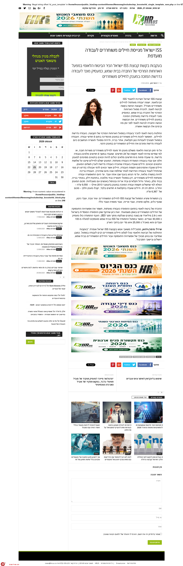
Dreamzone (120, 563)
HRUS (97, 563)
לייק (25, 109)
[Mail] (29, 8)
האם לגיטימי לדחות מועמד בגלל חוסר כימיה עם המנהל (86, 426)
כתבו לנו (123, 8)
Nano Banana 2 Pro (57, 286)
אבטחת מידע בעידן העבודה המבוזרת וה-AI (45, 235)
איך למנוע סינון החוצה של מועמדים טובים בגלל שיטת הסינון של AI (85, 458)
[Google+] (39, 8)
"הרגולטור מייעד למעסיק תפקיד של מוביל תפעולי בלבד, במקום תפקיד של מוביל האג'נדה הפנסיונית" (93, 381)
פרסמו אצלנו (112, 8)
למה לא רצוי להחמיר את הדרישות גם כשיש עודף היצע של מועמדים (117, 458)
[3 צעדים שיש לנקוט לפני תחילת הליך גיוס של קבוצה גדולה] (148, 444)
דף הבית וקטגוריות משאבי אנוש (65, 35)
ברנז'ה (128, 35)
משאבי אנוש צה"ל (139, 357)
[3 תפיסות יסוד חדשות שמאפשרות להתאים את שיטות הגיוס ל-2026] (148, 412)
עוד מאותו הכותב (140, 397)
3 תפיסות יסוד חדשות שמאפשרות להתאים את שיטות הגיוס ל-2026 (149, 426)
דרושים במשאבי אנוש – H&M (41, 305)
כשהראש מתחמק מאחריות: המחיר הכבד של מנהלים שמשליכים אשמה (44, 245)
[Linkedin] (34, 8)
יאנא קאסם (60, 305)
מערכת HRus (51, 217)
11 (51, 162)
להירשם (27, 127)
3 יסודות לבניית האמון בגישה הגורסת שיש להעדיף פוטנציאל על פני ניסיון (117, 427)
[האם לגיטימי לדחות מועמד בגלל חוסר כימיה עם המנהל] (85, 412)
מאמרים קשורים (156, 397)
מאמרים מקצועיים (109, 35)
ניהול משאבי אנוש (154, 45)
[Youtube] (20, 8)
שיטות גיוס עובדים (125, 357)
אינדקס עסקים (89, 8)
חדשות (154, 35)
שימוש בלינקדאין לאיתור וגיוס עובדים (144, 378)
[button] (160, 35)
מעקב (26, 115)
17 (56, 167)
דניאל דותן (153, 83)
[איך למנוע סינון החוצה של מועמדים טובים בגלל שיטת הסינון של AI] (85, 444)
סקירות (90, 35)
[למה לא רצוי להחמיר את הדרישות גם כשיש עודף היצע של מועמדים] (117, 444)
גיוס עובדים (141, 45)
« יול (52, 182)
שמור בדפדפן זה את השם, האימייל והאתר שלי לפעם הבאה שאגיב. (131, 534)
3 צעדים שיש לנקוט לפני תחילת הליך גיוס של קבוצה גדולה (150, 458)
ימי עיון (101, 8)
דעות (141, 35)
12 (45, 162)
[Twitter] (24, 8)
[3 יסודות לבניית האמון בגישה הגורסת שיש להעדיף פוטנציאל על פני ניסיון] (117, 412)
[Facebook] (44, 8)
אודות (132, 8)
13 (40, 162)
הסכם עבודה (150, 357)
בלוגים (96, 421)
